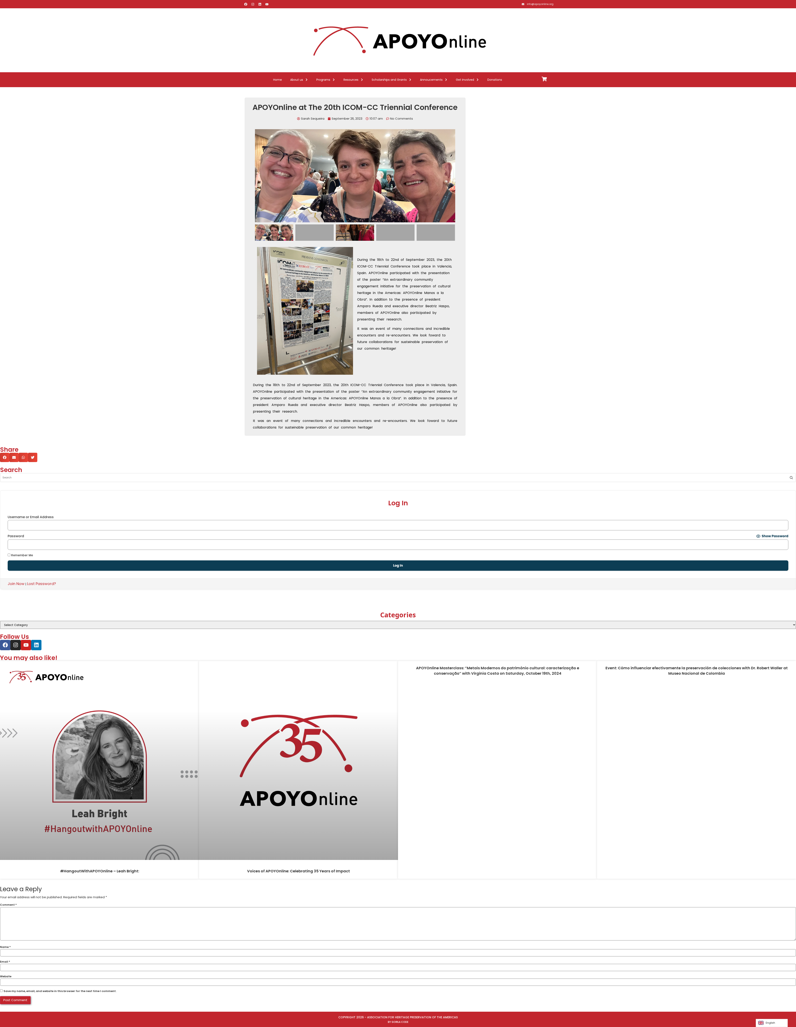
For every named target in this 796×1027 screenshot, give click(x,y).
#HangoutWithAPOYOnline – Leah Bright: (99, 871)
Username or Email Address (31, 517)
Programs (323, 80)
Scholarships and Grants (389, 80)
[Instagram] (253, 4)
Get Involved (465, 80)
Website (5, 976)
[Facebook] (246, 4)
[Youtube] (267, 4)
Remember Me (21, 555)
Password (16, 536)
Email (5, 961)
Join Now (16, 583)
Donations (494, 80)
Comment (8, 904)
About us (296, 80)
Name (5, 947)
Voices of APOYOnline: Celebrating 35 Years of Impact (298, 871)
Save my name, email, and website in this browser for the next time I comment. (60, 991)
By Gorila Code (398, 1022)
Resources (350, 80)
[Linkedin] (260, 4)
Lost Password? (41, 583)
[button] (259, 176)
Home (277, 80)
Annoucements (431, 80)
